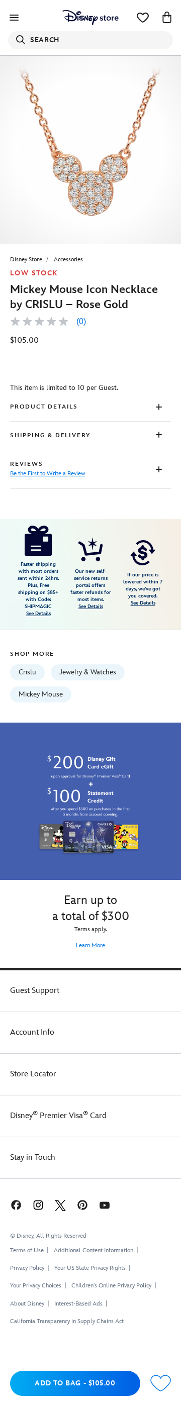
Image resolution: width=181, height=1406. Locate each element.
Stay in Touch (32, 1157)
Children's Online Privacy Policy (111, 1285)
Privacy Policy (27, 1268)
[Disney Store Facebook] (15, 1205)
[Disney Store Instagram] (38, 1205)
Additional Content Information (93, 1250)
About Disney (27, 1304)
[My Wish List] (143, 18)
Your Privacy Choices (35, 1285)
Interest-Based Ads (78, 1304)
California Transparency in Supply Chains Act (67, 1321)
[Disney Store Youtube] (105, 1205)
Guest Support (34, 990)
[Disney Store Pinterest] (82, 1205)
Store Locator (33, 1074)
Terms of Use (27, 1250)
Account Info (32, 1032)
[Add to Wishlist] (160, 1383)
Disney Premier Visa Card (58, 1116)
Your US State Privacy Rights (90, 1268)
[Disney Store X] (60, 1205)
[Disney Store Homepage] (90, 17)
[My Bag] (167, 18)
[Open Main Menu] (14, 18)
